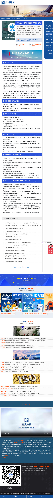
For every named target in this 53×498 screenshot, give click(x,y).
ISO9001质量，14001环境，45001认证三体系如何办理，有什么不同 (21, 391)
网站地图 (39, 493)
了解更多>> (4, 457)
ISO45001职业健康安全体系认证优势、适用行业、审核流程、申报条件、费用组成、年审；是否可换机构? (23, 225)
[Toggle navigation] (50, 2)
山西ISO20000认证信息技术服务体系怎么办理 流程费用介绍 (25, 388)
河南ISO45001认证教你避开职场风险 (13, 239)
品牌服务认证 (49, 50)
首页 (15, 267)
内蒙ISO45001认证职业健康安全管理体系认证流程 (16, 234)
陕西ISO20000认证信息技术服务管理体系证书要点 (23, 395)
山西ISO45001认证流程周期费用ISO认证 (14, 228)
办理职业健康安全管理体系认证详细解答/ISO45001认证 (17, 258)
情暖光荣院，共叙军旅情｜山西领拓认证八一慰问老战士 (17, 343)
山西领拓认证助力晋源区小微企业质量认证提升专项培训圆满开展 (19, 345)
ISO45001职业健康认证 (22, 18)
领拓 (17, 496)
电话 (44, 496)
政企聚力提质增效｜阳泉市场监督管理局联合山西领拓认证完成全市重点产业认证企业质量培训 (25, 338)
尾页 (28, 267)
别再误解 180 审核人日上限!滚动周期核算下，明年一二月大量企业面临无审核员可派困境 (24, 362)
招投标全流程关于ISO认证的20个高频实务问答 (15, 369)
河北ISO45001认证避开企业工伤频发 (13, 236)
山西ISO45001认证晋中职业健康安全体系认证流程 (16, 245)
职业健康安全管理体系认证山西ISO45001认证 (15, 256)
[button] (4, 10)
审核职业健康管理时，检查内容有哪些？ (14, 261)
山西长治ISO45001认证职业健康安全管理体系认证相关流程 (18, 242)
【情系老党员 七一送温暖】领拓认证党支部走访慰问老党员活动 (19, 347)
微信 (31, 496)
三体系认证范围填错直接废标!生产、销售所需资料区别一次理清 (19, 367)
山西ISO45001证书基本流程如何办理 (13, 231)
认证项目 (14, 18)
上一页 (19, 267)
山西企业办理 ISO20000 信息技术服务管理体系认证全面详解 (25, 393)
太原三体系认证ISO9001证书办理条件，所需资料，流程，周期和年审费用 (25, 386)
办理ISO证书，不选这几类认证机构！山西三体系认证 (16, 371)
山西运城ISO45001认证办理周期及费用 (13, 247)
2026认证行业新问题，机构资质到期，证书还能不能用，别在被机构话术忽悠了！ (23, 364)
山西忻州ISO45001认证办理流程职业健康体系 (15, 250)
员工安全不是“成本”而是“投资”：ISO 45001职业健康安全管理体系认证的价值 (22, 223)
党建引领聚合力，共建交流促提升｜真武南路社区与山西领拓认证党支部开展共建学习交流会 (25, 340)
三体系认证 (49, 53)
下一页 (24, 267)
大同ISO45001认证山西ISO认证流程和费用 (14, 253)
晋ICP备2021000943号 (39, 470)
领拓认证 (8, 18)
